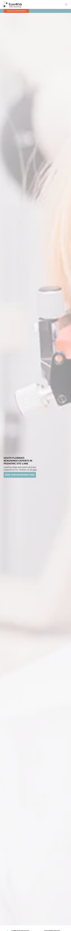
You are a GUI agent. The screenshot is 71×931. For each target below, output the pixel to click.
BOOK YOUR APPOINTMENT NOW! (19, 475)
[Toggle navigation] (66, 4)
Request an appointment (16, 11)
